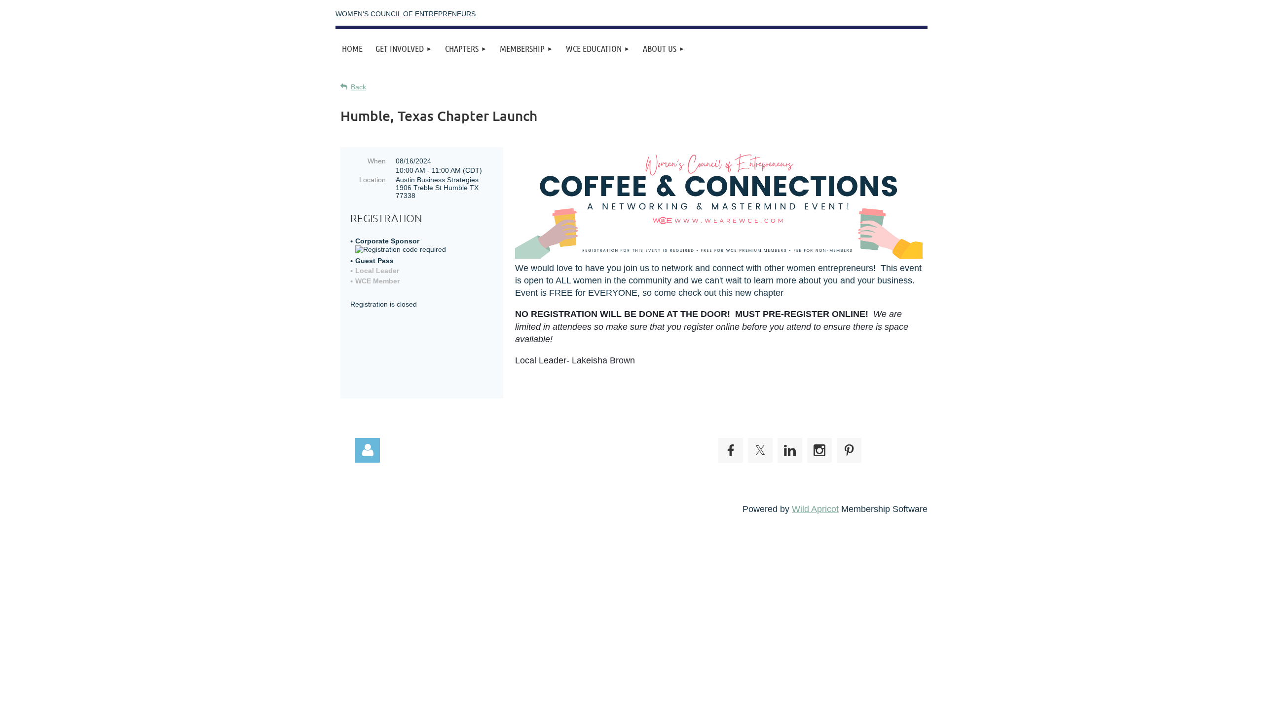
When (377, 161)
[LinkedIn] (790, 450)
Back (358, 87)
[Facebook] (730, 450)
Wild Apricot (815, 509)
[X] (760, 450)
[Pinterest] (849, 450)
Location (372, 180)
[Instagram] (819, 450)
